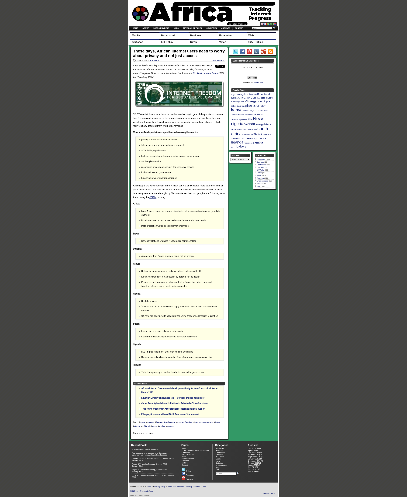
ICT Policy (154, 60)
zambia (258, 142)
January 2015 (253, 459)
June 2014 (252, 469)
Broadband (263, 94)
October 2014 (253, 463)
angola (242, 94)
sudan (154, 426)
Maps (176, 28)
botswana (252, 94)
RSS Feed (134, 491)
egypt (142, 422)
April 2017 (252, 451)
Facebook (189, 475)
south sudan (247, 135)
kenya (218, 422)
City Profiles (261, 165)
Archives (225, 28)
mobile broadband (246, 114)
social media (243, 129)
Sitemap (189, 487)
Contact (239, 28)
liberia (246, 110)
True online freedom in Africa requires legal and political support (173, 409)
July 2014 (252, 467)
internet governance (204, 422)
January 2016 (253, 453)
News (259, 118)
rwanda (249, 124)
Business (260, 162)
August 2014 (253, 465)
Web (258, 186)
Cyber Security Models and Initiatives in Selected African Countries (174, 403)
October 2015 (253, 455)
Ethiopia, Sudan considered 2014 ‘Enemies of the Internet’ (170, 414)
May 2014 (252, 471)
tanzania (247, 138)
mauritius (235, 114)
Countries (211, 28)
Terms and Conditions (175, 487)
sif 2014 (146, 426)
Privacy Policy (159, 487)
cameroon (249, 97)
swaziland (235, 139)
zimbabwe (238, 146)
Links (204, 487)
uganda (170, 426)
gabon (234, 106)
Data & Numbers (161, 28)
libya (252, 110)
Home (135, 28)
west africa (248, 143)
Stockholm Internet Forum (205, 73)
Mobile (259, 173)
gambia (241, 106)
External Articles (192, 28)
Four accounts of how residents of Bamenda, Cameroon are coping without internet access (149, 454)
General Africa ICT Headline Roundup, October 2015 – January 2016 (153, 459)
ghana (250, 105)
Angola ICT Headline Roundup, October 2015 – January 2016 (150, 471)
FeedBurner (258, 83)
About (145, 28)
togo (255, 139)
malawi (259, 110)
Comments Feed (146, 491)
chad (258, 98)
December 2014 (254, 461)
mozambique (237, 119)
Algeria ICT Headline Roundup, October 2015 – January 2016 (150, 465)
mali (266, 110)
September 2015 (254, 457)
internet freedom (185, 422)
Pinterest (189, 479)
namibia (247, 119)
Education (260, 167)
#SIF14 (152, 197)
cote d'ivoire (267, 97)
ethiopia (150, 422)
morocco (259, 114)
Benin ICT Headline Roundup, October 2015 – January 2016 (153, 476)
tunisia (162, 426)
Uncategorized (262, 181)
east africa (245, 101)
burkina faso (236, 98)
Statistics (259, 134)
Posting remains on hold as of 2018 (145, 449)
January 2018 (253, 448)
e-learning (235, 102)
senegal (260, 124)
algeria (235, 94)
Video (259, 184)
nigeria (137, 426)
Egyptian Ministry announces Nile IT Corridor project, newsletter (172, 398)
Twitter (188, 471)
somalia (253, 129)
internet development (165, 422)
